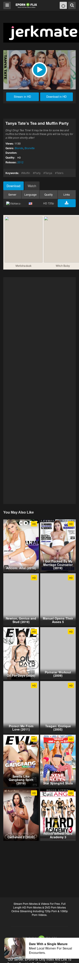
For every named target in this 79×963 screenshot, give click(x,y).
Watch (32, 186)
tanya (48, 173)
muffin (26, 173)
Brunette (30, 148)
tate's (60, 173)
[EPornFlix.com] (26, 5)
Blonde (19, 148)
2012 (20, 162)
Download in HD (56, 96)
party (37, 173)
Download (13, 186)
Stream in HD (22, 96)
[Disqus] (39, 333)
